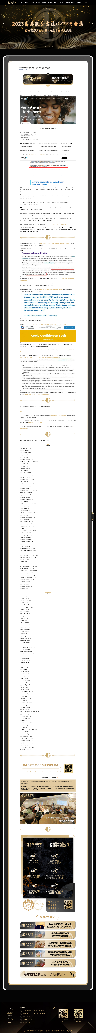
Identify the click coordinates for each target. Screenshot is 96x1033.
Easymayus (12, 2)
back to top (92, 519)
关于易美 (79, 2)
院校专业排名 (67, 2)
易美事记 (26, 2)
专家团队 (38, 2)
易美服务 (32, 2)
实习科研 (44, 2)
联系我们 (22, 32)
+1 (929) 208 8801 (27, 1016)
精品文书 (56, 2)
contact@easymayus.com (33, 1019)
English (86, 2)
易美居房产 (73, 2)
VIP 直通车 (50, 2)
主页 (21, 2)
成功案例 (61, 2)
